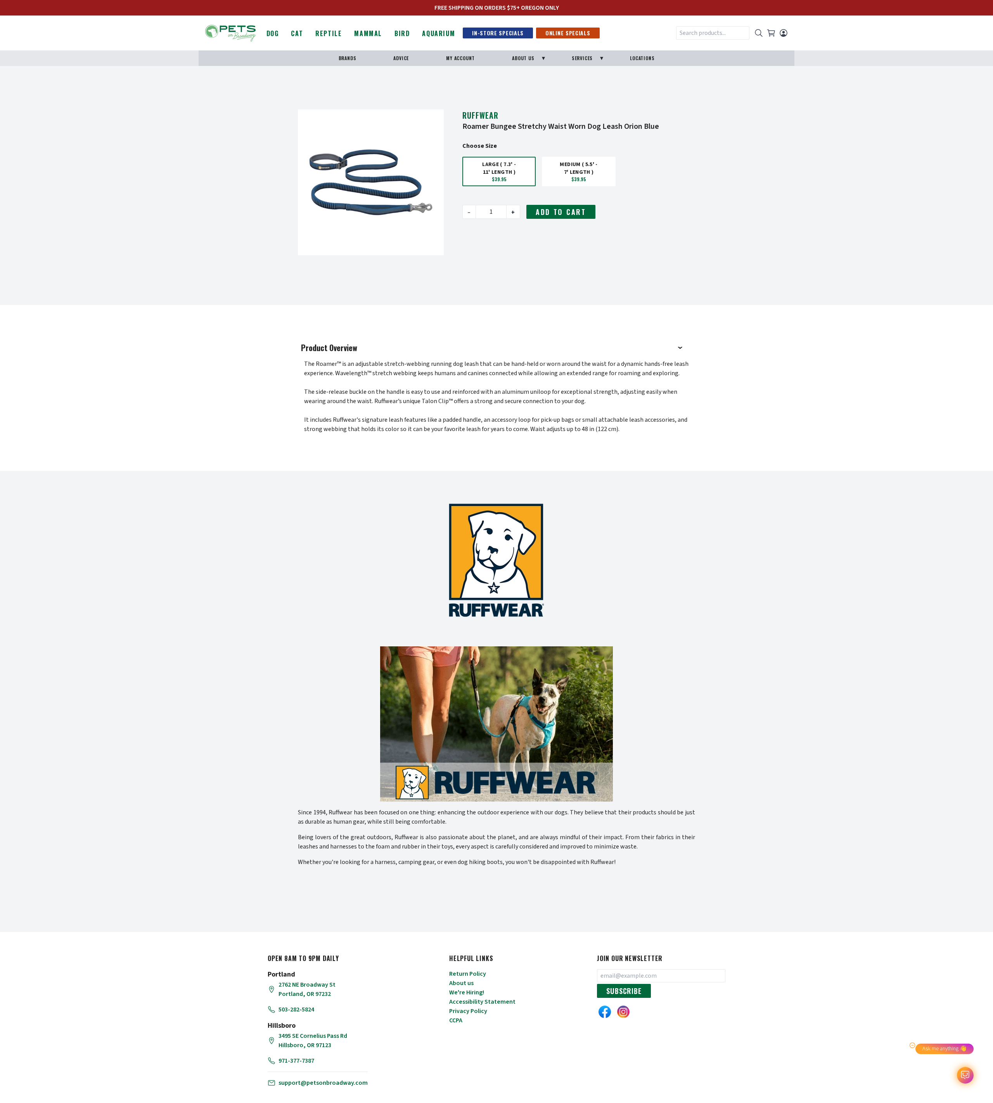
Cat (297, 33)
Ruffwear (480, 115)
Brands (347, 58)
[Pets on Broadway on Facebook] (604, 1012)
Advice (401, 58)
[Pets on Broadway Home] (230, 32)
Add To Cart (561, 212)
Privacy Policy (468, 1011)
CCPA (455, 1020)
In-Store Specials (498, 33)
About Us (523, 58)
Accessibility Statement (482, 1001)
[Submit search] (758, 33)
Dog (272, 33)
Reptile (328, 33)
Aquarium (438, 33)
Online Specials (567, 33)
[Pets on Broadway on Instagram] (623, 1012)
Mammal (368, 33)
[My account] (783, 33)
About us (461, 983)
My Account (460, 58)
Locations (642, 58)
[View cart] (771, 33)
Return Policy (467, 974)
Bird (402, 33)
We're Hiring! (466, 992)
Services (582, 58)
